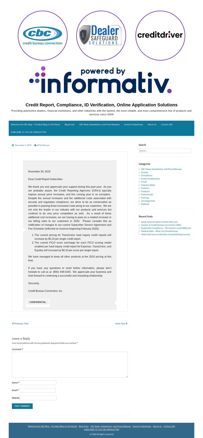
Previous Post (21, 323)
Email (15, 390)
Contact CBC (167, 124)
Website (16, 397)
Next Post (120, 323)
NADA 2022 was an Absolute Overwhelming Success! (165, 234)
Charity (144, 172)
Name (15, 382)
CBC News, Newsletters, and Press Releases (99, 124)
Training (145, 197)
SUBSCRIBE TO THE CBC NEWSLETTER (28, 132)
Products (145, 191)
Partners (145, 188)
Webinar (145, 204)
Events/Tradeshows (133, 124)
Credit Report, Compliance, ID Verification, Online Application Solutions (102, 104)
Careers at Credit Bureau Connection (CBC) (161, 225)
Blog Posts (70, 124)
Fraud (144, 181)
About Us (152, 124)
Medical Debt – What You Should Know (159, 231)
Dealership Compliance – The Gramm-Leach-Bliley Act (166, 228)
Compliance (146, 175)
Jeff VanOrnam (43, 145)
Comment (17, 349)
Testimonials (147, 194)
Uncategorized (148, 200)
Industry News (148, 185)
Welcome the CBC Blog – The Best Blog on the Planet (35, 124)
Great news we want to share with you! (159, 221)
